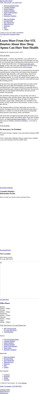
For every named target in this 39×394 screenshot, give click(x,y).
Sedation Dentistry (9, 11)
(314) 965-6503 (4, 34)
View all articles (5, 55)
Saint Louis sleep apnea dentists (16, 119)
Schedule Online (15, 34)
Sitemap (24, 383)
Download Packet (5, 250)
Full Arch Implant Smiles (11, 6)
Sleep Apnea (7, 14)
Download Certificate (6, 187)
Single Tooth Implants (10, 12)
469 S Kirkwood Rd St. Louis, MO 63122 (10, 329)
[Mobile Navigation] (1, 36)
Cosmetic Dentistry (9, 7)
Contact (6, 29)
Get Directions (4, 299)
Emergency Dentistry (10, 16)
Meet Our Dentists (9, 19)
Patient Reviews (8, 24)
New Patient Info (9, 22)
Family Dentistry (9, 9)
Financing (7, 26)
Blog (5, 27)
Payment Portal (8, 21)
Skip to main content (6, 1)
